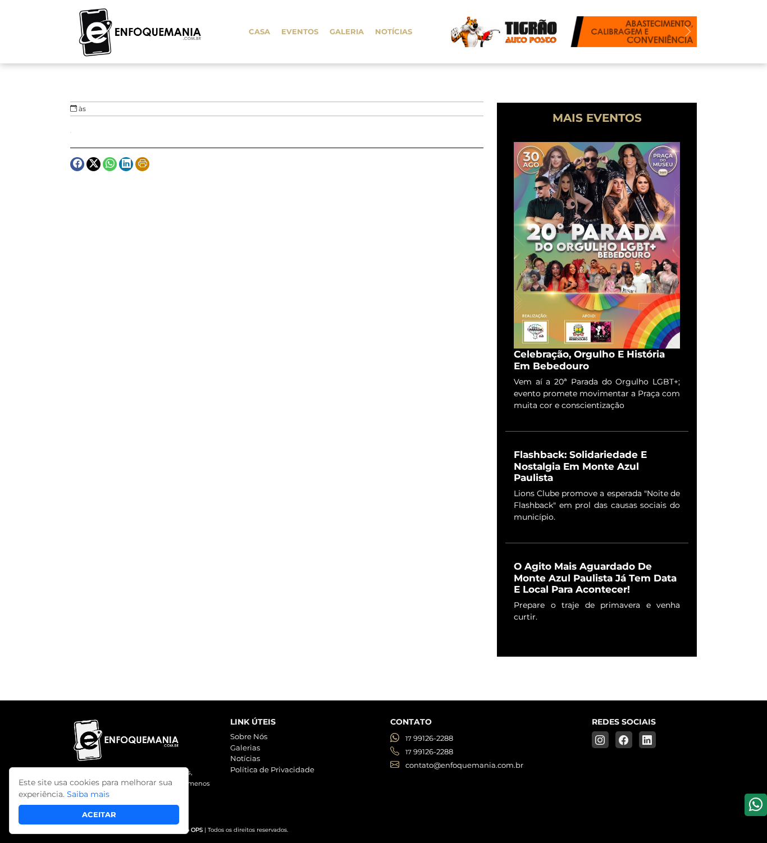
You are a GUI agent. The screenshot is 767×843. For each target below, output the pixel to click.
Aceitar (99, 814)
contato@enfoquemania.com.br (463, 764)
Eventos (299, 31)
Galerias (245, 747)
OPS (197, 829)
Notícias (393, 31)
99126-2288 (429, 738)
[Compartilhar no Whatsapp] (110, 164)
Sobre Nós (248, 736)
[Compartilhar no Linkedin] (126, 164)
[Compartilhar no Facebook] (77, 164)
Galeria (347, 31)
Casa (259, 31)
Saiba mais (88, 794)
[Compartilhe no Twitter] (93, 164)
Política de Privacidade (272, 769)
